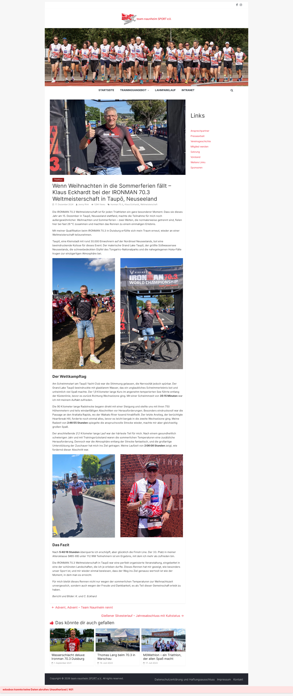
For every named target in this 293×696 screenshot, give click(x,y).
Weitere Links (198, 162)
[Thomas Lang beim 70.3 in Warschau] (118, 630)
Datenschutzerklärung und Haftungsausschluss (185, 679)
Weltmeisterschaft (148, 204)
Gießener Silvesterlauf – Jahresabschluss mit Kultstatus (142, 615)
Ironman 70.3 (117, 204)
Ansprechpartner (200, 130)
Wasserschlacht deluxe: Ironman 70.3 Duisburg (68, 656)
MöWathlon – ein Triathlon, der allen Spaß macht (162, 656)
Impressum (224, 679)
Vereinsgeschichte (201, 141)
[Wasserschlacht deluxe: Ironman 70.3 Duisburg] (72, 630)
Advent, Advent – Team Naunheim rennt (82, 607)
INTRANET (188, 90)
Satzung (195, 151)
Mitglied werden (199, 146)
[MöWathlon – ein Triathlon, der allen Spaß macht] (163, 630)
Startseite (106, 90)
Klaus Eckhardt (132, 204)
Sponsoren (196, 167)
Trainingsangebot (133, 90)
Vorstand (195, 157)
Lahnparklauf (165, 90)
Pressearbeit (197, 136)
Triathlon (58, 179)
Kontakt (238, 679)
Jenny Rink (83, 204)
